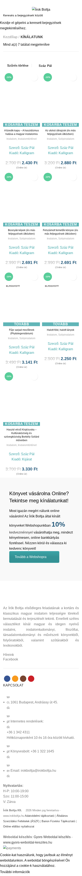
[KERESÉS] (76, 15)
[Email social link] (38, 2)
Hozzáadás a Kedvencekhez (34, 77)
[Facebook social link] (33, 2)
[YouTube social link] (48, 2)
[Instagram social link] (43, 2)
